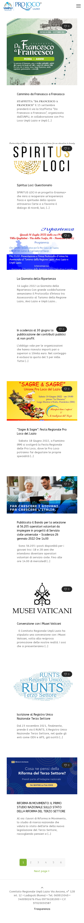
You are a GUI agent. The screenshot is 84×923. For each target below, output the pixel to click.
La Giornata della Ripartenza (36, 279)
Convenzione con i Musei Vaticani (39, 623)
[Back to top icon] (42, 887)
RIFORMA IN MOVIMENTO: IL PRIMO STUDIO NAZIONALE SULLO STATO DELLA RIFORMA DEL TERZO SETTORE (41, 807)
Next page (41, 871)
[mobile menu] (78, 6)
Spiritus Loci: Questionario (34, 185)
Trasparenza (42, 908)
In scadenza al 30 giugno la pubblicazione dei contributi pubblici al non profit (41, 334)
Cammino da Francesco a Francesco (41, 94)
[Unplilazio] (22, 6)
